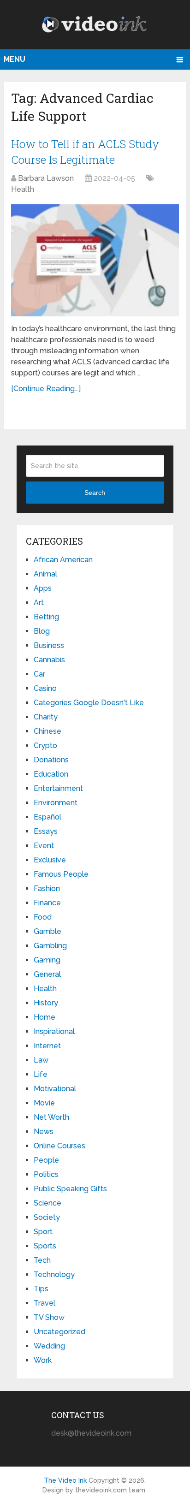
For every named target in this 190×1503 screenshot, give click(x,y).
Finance (47, 902)
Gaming (47, 960)
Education (51, 774)
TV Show (49, 1317)
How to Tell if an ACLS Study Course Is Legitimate (85, 152)
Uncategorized (59, 1331)
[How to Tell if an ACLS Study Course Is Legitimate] (95, 260)
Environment (55, 802)
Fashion (47, 888)
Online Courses (59, 1145)
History (46, 1002)
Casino (45, 688)
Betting (46, 616)
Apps (43, 588)
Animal (45, 574)
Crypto (45, 745)
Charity (46, 717)
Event (44, 845)
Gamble (47, 931)
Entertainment (58, 788)
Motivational (55, 1088)
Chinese (47, 731)
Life (41, 1074)
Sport (43, 1231)
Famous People (61, 874)
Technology (54, 1274)
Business (49, 645)
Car (39, 674)
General (47, 974)
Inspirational (54, 1031)
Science (47, 1203)
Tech (42, 1260)
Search (94, 492)
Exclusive (50, 859)
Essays (46, 831)
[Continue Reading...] (46, 388)
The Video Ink (65, 1480)
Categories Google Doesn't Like (89, 702)
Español (47, 817)
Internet (47, 1045)
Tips (41, 1288)
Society (47, 1217)
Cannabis (49, 659)
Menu (14, 59)
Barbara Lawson (46, 178)
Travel (44, 1303)
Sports (45, 1246)
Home (44, 1017)
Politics (46, 1174)
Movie (44, 1103)
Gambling (50, 945)
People (46, 1160)
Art (39, 602)
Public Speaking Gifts (70, 1188)
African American (63, 559)
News (43, 1131)
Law (41, 1060)
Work (43, 1360)
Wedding (49, 1346)
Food (43, 917)
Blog (42, 631)
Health (22, 189)
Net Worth (51, 1117)
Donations (51, 759)
